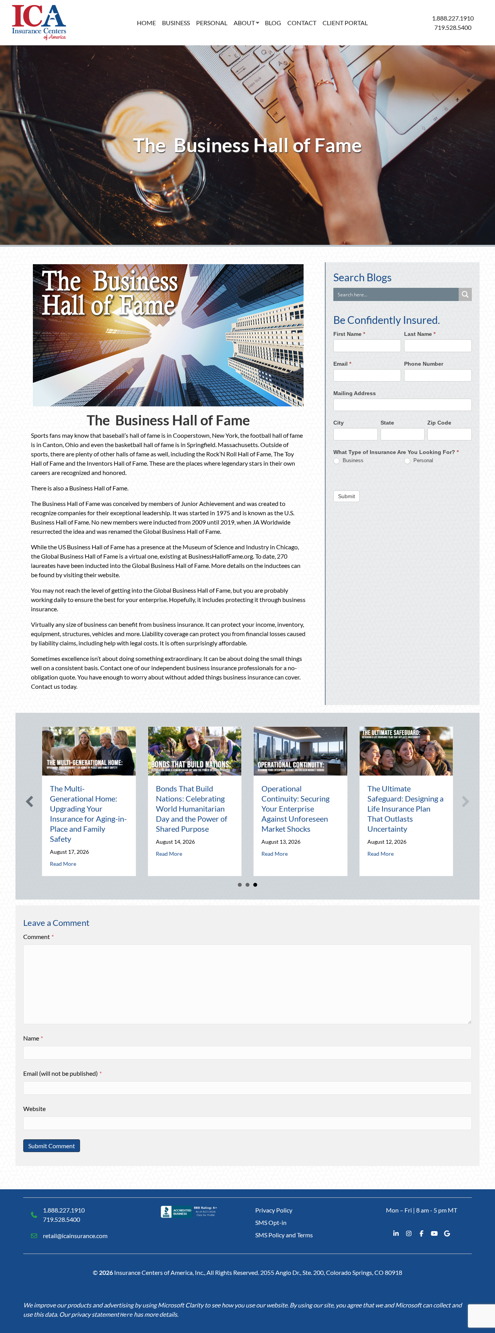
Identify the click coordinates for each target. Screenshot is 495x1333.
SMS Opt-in (271, 1222)
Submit (346, 496)
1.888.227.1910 (453, 18)
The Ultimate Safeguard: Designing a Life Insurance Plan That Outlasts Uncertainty (405, 808)
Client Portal (345, 22)
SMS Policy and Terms (284, 1234)
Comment (38, 936)
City (338, 423)
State (387, 423)
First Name (349, 334)
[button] (29, 801)
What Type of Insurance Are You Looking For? (396, 452)
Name (33, 1038)
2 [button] (247, 885)
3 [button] (255, 885)
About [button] (244, 22)
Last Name (419, 334)
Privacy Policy (273, 1210)
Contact (301, 22)
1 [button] (240, 885)
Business (176, 22)
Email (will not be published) (62, 1073)
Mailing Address (354, 393)
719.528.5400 (452, 27)
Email (342, 364)
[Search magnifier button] (465, 294)
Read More (63, 863)
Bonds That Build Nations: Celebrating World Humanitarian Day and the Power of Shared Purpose (191, 808)
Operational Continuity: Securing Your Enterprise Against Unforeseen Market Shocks (295, 808)
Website (34, 1108)
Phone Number (423, 364)
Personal (211, 22)
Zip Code (439, 423)
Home (146, 22)
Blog (273, 22)
